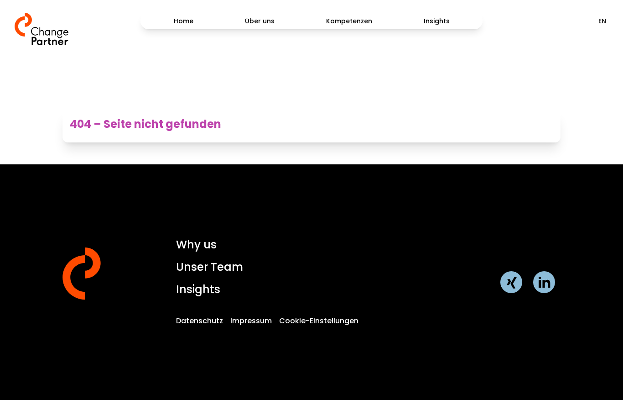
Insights (437, 21)
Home (183, 21)
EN (602, 21)
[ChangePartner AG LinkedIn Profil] (544, 282)
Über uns (260, 21)
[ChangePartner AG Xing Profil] (511, 282)
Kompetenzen (349, 21)
